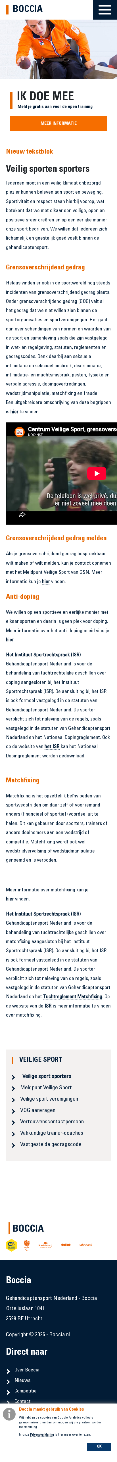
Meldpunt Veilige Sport (46, 1088)
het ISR (52, 746)
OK (99, 1447)
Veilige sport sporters (46, 1077)
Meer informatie (59, 123)
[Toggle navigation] (105, 6)
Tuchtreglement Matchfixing (72, 997)
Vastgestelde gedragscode (51, 1145)
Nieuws (22, 1380)
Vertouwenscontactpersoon (52, 1122)
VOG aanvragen (37, 1111)
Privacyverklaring (42, 1434)
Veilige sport (40, 1060)
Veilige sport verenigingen (49, 1099)
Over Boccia (26, 1370)
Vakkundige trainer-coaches (51, 1133)
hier (14, 412)
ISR (48, 1006)
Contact (22, 1401)
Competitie (25, 1391)
